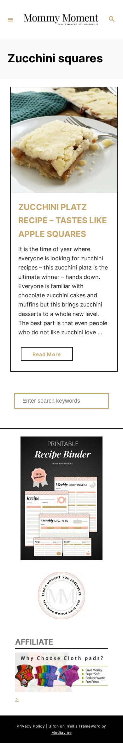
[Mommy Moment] (60, 19)
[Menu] (10, 19)
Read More (48, 356)
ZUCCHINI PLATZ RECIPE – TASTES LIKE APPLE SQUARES (62, 220)
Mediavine (61, 732)
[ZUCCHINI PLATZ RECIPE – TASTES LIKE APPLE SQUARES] (64, 140)
